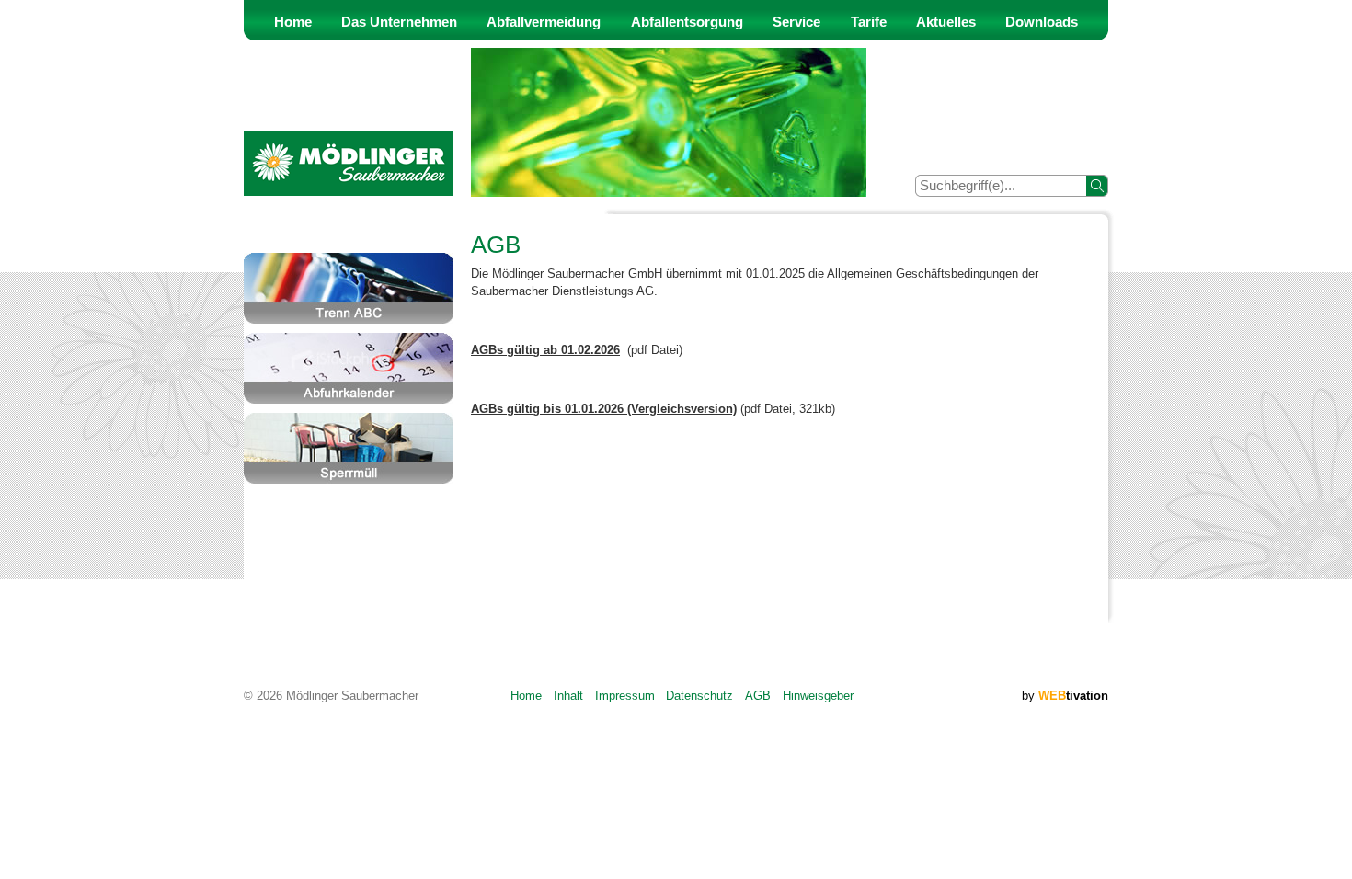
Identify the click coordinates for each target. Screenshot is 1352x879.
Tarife (869, 22)
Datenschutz (699, 695)
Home (293, 22)
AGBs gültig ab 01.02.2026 (545, 350)
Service (796, 22)
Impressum (625, 695)
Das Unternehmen (399, 22)
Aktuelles (946, 22)
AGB (758, 695)
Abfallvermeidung (544, 22)
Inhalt (568, 695)
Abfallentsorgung (687, 22)
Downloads (1041, 22)
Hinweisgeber (818, 695)
